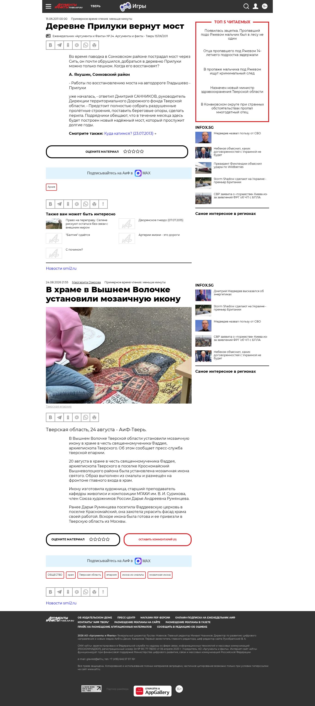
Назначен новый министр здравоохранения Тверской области (232, 90)
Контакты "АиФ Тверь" (93, 622)
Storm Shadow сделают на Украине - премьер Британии (240, 180)
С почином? (74, 249)
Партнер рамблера (117, 689)
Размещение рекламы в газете (188, 622)
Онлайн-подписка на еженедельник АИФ (205, 617)
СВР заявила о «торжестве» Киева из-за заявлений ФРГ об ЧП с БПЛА (241, 196)
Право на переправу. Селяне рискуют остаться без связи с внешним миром (87, 223)
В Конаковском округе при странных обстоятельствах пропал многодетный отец (232, 108)
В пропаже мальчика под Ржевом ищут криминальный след (232, 71)
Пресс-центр (126, 617)
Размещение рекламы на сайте (137, 622)
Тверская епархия (58, 406)
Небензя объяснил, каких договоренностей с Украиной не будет (237, 152)
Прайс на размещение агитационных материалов (115, 626)
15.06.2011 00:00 (56, 19)
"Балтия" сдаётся (78, 235)
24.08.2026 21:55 (57, 282)
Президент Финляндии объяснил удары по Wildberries (238, 165)
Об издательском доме (95, 617)
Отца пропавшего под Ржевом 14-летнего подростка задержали (232, 53)
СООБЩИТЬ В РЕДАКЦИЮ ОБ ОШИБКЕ (182, 626)
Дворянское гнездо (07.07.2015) (161, 220)
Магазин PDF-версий (155, 617)
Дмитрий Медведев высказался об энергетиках (239, 293)
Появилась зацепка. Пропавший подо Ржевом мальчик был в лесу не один (232, 35)
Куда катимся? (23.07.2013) (128, 133)
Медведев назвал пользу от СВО (237, 133)
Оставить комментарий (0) (158, 539)
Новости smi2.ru (61, 268)
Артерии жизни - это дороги (159, 235)
